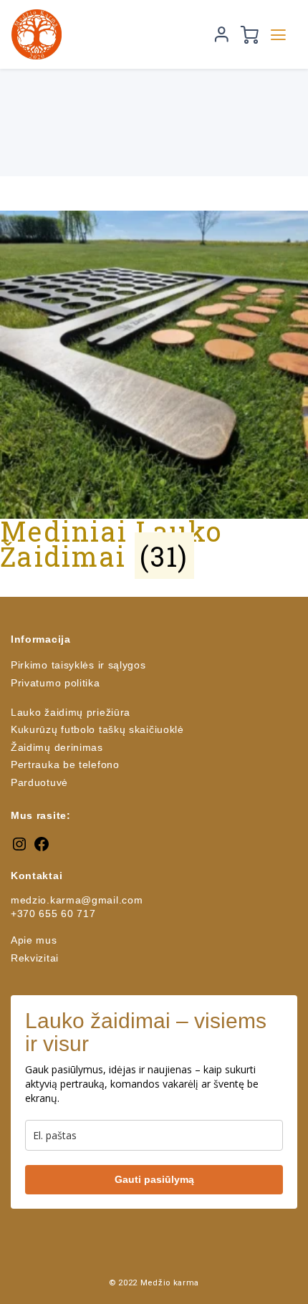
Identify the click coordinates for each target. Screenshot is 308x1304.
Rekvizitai (35, 958)
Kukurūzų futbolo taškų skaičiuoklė (97, 729)
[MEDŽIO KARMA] (106, 34)
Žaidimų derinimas (57, 747)
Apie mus (34, 940)
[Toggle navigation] (278, 34)
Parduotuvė (39, 782)
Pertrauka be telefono (65, 764)
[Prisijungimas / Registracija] (222, 34)
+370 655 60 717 (53, 913)
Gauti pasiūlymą (154, 1179)
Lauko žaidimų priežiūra (70, 712)
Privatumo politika (55, 683)
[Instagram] (19, 849)
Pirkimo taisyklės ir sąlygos (78, 665)
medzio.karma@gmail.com (77, 900)
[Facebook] (41, 849)
